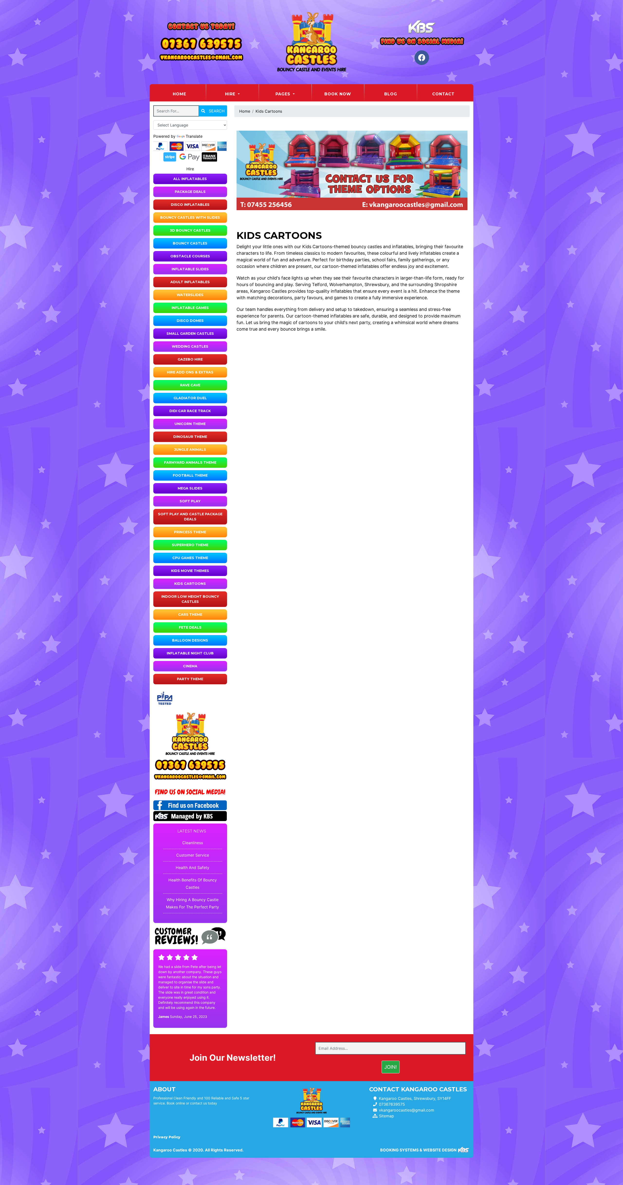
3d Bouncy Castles (190, 230)
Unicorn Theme (190, 424)
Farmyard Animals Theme (190, 462)
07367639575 (392, 1104)
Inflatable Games (190, 308)
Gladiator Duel (190, 398)
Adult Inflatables (190, 282)
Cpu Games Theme (190, 558)
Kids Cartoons (190, 583)
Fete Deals (190, 627)
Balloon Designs (190, 640)
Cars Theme (190, 614)
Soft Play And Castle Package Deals (190, 516)
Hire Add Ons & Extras (190, 372)
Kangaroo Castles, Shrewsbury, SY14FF (415, 1098)
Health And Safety (192, 867)
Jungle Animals (190, 449)
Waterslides (190, 295)
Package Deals (190, 192)
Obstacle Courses (190, 256)
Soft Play (190, 501)
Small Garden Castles (190, 333)
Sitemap (386, 1115)
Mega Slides (190, 488)
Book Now (337, 94)
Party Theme (190, 679)
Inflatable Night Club (190, 653)
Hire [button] (231, 94)
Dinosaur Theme (190, 436)
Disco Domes (190, 320)
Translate (194, 136)
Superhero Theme (190, 545)
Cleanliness (192, 842)
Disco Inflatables (190, 204)
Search (216, 111)
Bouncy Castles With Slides (190, 217)
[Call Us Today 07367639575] (190, 765)
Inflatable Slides (190, 269)
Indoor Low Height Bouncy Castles (190, 599)
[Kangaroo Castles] (311, 42)
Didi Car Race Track (190, 411)
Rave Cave (190, 385)
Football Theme (190, 475)
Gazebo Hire (190, 359)
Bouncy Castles (190, 243)
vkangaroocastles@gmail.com (406, 1110)
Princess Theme (190, 532)
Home (189, 93)
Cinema (190, 666)
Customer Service (192, 855)
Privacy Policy (166, 1137)
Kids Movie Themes (190, 571)
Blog (390, 94)
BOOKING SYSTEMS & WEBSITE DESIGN (418, 1150)
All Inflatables (190, 179)
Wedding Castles (190, 346)
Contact (443, 94)
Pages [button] (283, 94)
